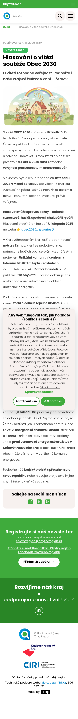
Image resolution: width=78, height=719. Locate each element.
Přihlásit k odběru (36, 561)
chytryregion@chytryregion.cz (39, 541)
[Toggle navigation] (70, 16)
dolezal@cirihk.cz (54, 682)
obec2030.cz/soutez (36, 229)
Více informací (50, 387)
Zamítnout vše (26, 401)
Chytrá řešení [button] (12, 4)
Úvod (6, 27)
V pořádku (54, 401)
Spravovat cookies (39, 391)
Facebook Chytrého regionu (39, 552)
